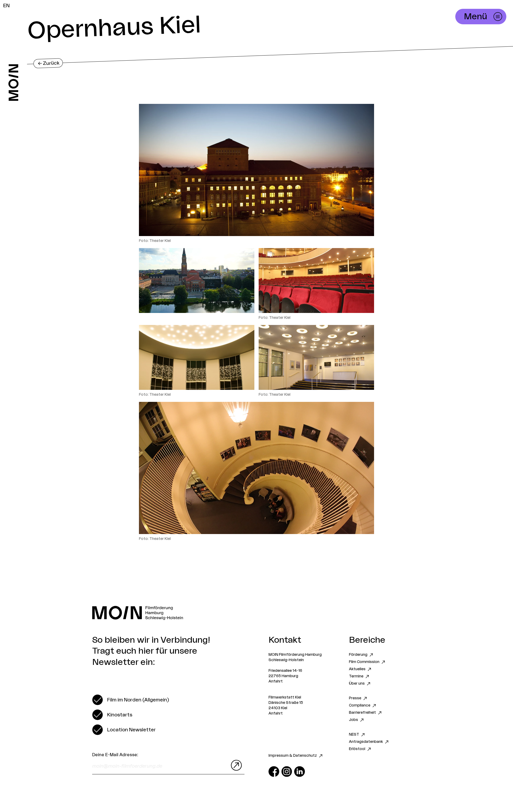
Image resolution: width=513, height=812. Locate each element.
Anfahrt (276, 681)
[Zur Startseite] (13, 82)
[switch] (130, 700)
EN (6, 5)
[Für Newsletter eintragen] (235, 765)
